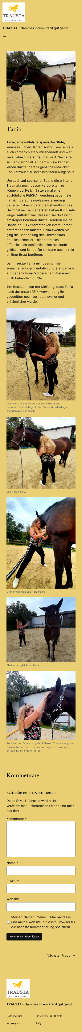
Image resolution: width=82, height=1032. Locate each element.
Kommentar (16, 819)
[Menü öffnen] (4, 36)
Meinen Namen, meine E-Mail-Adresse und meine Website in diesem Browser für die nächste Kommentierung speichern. (43, 922)
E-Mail (12, 881)
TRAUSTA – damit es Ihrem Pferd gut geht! (35, 28)
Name (12, 863)
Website (12, 899)
